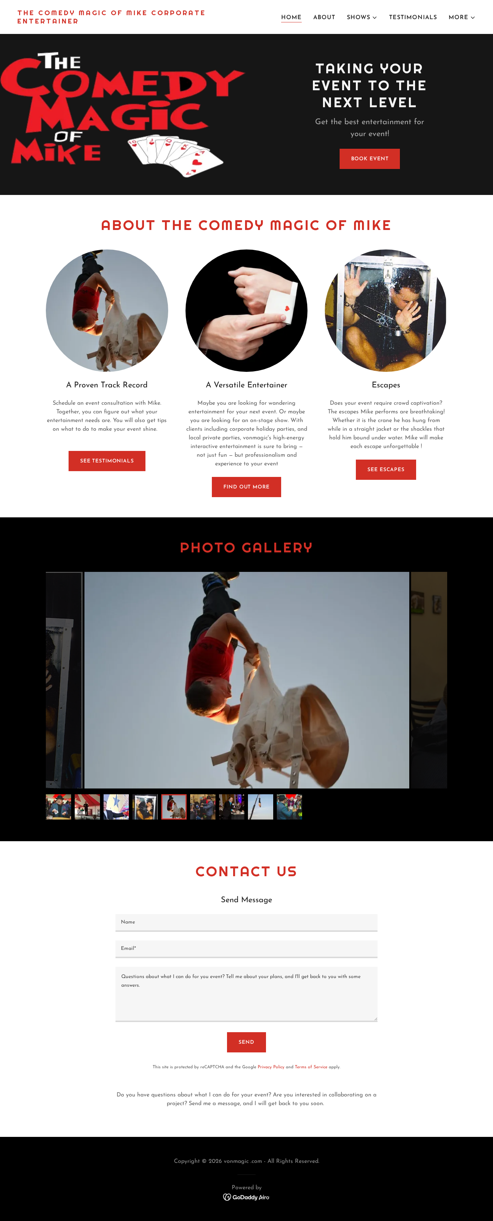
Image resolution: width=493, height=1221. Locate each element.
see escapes (386, 470)
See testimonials (107, 461)
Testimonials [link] (413, 18)
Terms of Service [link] (311, 1067)
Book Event (370, 159)
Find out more (246, 487)
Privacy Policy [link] (271, 1067)
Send (246, 1042)
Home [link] (291, 18)
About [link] (324, 18)
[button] (362, 17)
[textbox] (246, 923)
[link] (129, 22)
